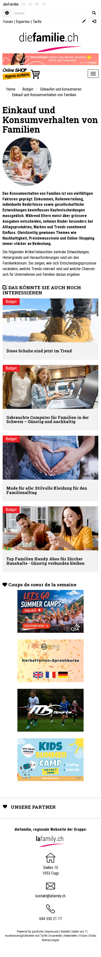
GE (30, 4)
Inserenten (56, 935)
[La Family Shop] (21, 74)
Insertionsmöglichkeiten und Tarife (26, 935)
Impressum (52, 931)
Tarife (37, 21)
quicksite (37, 931)
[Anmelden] (94, 21)
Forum (8, 21)
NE (37, 4)
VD (23, 4)
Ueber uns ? (79, 931)
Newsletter (70, 935)
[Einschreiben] (83, 21)
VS (44, 4)
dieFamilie (11, 4)
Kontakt (65, 931)
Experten (23, 21)
